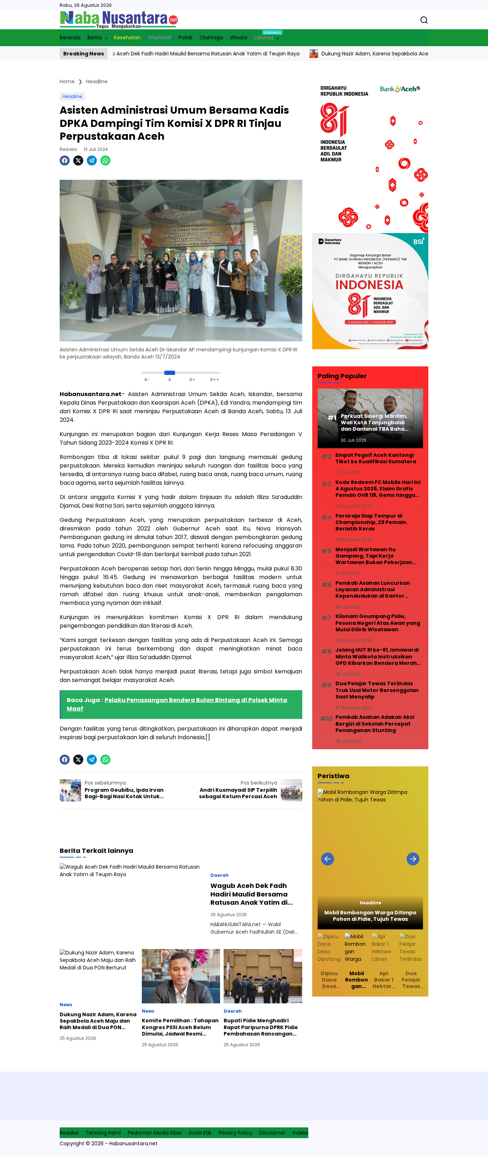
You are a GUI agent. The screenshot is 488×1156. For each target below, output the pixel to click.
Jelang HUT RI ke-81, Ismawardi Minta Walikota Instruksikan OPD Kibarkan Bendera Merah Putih (377, 656)
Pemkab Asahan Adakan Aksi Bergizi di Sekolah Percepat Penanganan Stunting (374, 723)
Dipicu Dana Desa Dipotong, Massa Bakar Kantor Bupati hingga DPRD (329, 980)
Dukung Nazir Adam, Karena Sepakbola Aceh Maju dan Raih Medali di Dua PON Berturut (98, 1021)
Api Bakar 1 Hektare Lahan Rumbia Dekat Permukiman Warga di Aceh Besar (383, 980)
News (66, 1004)
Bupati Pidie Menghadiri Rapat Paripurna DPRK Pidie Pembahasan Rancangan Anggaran (261, 1027)
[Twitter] (78, 160)
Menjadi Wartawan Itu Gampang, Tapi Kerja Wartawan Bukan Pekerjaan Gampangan (373, 555)
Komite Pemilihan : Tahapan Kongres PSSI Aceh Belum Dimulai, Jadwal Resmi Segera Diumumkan (180, 1027)
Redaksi (68, 149)
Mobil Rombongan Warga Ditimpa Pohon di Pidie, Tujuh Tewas (370, 915)
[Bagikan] (424, 20)
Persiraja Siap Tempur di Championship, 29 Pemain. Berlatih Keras (371, 522)
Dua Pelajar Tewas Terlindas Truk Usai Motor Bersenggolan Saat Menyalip (377, 690)
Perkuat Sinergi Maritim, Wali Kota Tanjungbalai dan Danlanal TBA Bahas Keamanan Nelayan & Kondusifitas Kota (374, 423)
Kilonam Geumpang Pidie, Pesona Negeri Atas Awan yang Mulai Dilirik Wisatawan (377, 623)
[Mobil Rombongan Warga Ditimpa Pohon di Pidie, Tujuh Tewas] (370, 859)
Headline (72, 96)
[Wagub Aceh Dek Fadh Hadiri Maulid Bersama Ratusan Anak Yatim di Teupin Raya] (132, 904)
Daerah (219, 875)
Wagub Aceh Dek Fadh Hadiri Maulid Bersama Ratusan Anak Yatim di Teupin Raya (162, 53)
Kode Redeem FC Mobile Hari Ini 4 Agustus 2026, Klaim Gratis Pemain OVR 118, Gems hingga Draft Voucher (377, 488)
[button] (327, 859)
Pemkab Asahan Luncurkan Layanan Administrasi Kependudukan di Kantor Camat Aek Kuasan (372, 589)
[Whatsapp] (105, 160)
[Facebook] (65, 160)
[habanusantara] (119, 20)
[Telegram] (92, 160)
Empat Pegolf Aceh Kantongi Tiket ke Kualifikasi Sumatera (375, 458)
